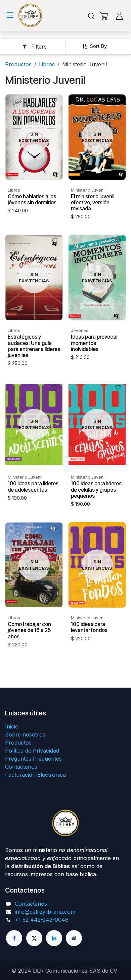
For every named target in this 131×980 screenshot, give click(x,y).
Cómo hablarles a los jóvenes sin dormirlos (32, 199)
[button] (97, 46)
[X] (34, 938)
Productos (18, 64)
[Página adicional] (74, 938)
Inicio (11, 726)
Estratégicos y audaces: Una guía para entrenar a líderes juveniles (34, 346)
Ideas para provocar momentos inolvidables (94, 343)
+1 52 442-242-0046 (42, 919)
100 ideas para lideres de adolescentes (33, 486)
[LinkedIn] (54, 938)
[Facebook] (14, 938)
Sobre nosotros (25, 734)
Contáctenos (21, 766)
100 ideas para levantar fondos (89, 627)
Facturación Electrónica (35, 774)
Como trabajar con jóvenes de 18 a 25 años (29, 630)
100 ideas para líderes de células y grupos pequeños (96, 489)
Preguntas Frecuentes (33, 758)
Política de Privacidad (32, 750)
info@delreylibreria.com (45, 911)
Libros (47, 64)
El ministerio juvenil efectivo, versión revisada (92, 202)
